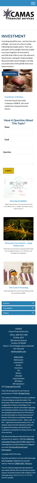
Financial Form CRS (12, 386)
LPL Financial (7, 461)
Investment (18, 362)
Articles (6, 303)
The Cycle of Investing (18, 287)
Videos (6, 313)
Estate (18, 365)
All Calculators (18, 384)
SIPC (22, 463)
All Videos (19, 381)
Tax (18, 370)
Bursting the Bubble (18, 201)
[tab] (18, 303)
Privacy (28, 463)
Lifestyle (18, 376)
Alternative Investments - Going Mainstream (18, 244)
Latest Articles (18, 378)
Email (7, 139)
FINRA (17, 463)
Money (18, 373)
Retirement (18, 360)
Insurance (18, 368)
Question (7, 152)
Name (7, 127)
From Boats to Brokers (14, 97)
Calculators (7, 308)
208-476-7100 (19, 26)
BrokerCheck (24, 393)
